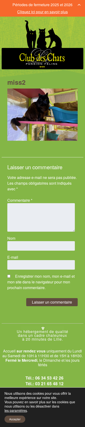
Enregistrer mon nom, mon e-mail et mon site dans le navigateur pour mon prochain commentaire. (41, 281)
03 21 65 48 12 (49, 383)
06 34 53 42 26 (49, 378)
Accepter (15, 419)
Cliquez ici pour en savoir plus (42, 11)
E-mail (12, 257)
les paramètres (15, 410)
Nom (11, 238)
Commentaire (19, 200)
